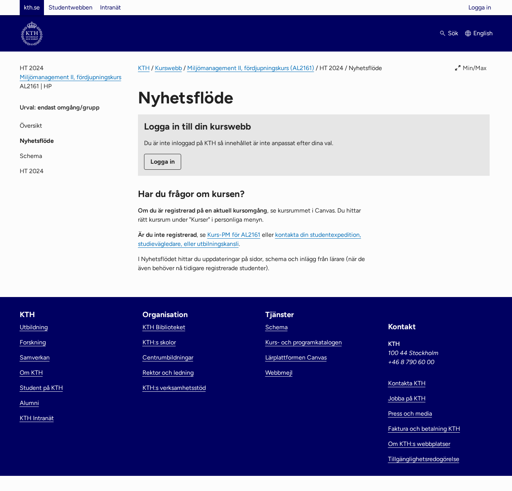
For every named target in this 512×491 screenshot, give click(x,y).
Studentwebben (70, 7)
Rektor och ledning (168, 372)
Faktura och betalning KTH (424, 428)
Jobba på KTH (407, 398)
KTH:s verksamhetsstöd (174, 387)
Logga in (479, 7)
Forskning (33, 342)
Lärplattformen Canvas (296, 357)
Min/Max (475, 68)
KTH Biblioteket (163, 327)
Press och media (410, 413)
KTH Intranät (37, 418)
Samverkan (35, 357)
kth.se (32, 7)
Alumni (29, 403)
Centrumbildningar (167, 357)
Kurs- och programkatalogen (303, 342)
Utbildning (34, 327)
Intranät (110, 7)
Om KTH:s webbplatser (419, 443)
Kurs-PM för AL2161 (233, 234)
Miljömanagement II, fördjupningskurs (70, 77)
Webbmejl (279, 372)
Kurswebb (168, 68)
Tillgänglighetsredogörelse (423, 459)
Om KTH (31, 372)
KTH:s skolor (159, 342)
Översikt (31, 125)
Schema (31, 155)
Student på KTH (41, 387)
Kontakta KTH (407, 383)
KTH (144, 68)
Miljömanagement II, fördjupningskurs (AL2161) (250, 68)
